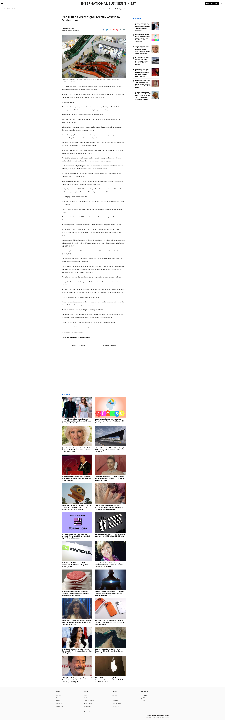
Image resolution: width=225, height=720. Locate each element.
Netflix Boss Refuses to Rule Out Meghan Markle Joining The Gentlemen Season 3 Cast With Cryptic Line (77, 651)
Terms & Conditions (89, 700)
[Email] (120, 29)
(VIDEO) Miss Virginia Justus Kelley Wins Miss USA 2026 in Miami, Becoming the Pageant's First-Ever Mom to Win (77, 622)
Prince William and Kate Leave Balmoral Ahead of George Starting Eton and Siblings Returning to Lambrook (76, 421)
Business (98, 9)
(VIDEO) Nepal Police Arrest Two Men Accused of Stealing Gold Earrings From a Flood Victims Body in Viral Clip (109, 507)
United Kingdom (116, 703)
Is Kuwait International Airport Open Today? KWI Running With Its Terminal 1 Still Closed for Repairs (109, 450)
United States (115, 706)
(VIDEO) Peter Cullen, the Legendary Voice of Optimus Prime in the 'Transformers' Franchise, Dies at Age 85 (76, 680)
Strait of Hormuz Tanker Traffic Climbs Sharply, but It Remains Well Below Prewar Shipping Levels (109, 651)
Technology (118, 9)
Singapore (115, 700)
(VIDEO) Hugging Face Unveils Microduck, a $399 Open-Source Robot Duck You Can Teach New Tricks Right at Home (76, 507)
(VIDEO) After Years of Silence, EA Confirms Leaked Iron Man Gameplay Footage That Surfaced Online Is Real (109, 593)
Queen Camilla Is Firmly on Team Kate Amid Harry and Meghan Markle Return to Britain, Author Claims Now (76, 450)
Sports (111, 9)
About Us (86, 695)
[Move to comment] (124, 29)
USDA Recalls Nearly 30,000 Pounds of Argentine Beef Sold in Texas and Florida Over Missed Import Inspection (75, 593)
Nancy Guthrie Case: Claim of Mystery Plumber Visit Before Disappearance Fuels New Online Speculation (109, 564)
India (113, 698)
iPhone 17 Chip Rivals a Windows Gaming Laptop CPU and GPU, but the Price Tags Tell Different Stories (110, 622)
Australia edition (217, 9)
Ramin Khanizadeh (68, 28)
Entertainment (128, 9)
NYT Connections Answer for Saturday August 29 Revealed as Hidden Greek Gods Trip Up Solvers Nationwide (76, 536)
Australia (114, 695)
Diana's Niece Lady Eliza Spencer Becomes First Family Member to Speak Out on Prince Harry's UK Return (109, 478)
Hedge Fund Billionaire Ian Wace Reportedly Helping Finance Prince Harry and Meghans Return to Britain (76, 478)
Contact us (87, 698)
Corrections (87, 709)
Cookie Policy (87, 706)
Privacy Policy (88, 703)
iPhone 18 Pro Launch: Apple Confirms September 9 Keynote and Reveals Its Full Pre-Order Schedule (109, 680)
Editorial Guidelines (109, 345)
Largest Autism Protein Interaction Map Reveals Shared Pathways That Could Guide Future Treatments (109, 421)
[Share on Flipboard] (114, 29)
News (104, 9)
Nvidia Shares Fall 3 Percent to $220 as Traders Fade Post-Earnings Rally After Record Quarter (75, 564)
